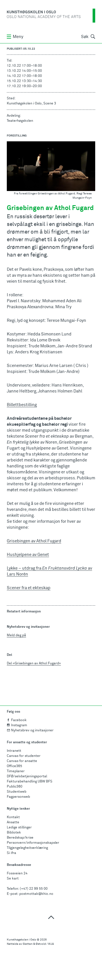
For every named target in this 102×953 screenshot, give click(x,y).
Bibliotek (14, 832)
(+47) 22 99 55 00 (34, 889)
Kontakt (13, 817)
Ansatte (13, 822)
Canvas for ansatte (22, 761)
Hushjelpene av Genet (28, 555)
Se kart (13, 878)
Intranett (14, 751)
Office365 (14, 766)
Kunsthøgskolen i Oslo (21, 939)
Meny (18, 37)
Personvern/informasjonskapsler (33, 843)
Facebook (19, 720)
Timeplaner (16, 771)
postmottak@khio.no (36, 894)
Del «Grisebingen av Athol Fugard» (34, 663)
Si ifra (11, 853)
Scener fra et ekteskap (28, 588)
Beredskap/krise (20, 837)
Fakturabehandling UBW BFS (29, 781)
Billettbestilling (22, 405)
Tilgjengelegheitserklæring (27, 848)
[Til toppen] (51, 917)
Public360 (14, 786)
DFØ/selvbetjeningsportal (27, 776)
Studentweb (16, 792)
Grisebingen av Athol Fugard (34, 541)
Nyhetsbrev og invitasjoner (32, 730)
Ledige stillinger (19, 827)
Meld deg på (16, 635)
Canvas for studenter (24, 756)
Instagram (19, 725)
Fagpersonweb (18, 797)
